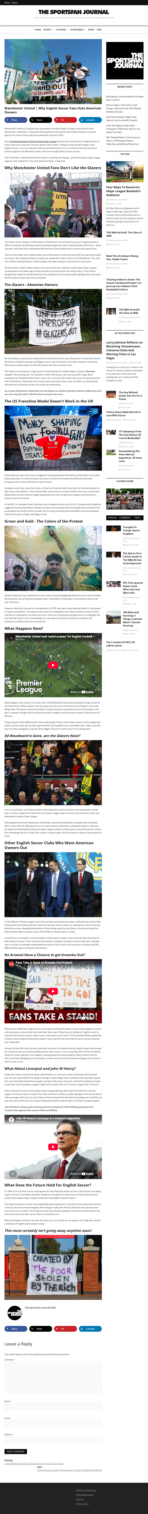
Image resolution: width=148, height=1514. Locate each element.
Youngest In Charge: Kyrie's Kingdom (131, 530)
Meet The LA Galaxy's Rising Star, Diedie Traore (122, 257)
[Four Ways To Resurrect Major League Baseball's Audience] (125, 171)
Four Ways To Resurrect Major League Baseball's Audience (123, 191)
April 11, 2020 (125, 407)
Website (8, 1434)
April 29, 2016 (129, 634)
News (91, 29)
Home (38, 29)
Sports (47, 29)
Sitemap (79, 1499)
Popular (112, 518)
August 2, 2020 (125, 322)
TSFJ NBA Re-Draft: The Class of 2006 (129, 311)
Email (7, 1418)
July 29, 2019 (125, 470)
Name (7, 1401)
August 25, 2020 (113, 244)
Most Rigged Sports (85, 1494)
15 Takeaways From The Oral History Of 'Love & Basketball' (130, 435)
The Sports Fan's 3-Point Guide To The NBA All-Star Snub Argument (132, 558)
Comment (9, 1359)
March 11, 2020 (130, 420)
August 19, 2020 (113, 298)
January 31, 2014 (130, 574)
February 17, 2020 (127, 447)
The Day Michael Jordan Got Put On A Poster (130, 396)
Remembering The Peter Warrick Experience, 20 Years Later (130, 456)
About (7, 2)
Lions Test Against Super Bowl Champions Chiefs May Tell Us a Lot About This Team (123, 128)
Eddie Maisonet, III (127, 403)
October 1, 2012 (130, 604)
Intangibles (77, 29)
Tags (137, 518)
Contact (14, 2)
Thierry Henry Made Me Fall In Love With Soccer (123, 413)
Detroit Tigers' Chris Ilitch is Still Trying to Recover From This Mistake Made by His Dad (123, 108)
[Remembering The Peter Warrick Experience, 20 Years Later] (111, 452)
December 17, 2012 (131, 545)
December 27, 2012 (131, 650)
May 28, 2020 (136, 363)
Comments (124, 518)
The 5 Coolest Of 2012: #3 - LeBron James (121, 644)
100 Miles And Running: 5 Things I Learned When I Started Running (132, 619)
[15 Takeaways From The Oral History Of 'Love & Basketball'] (111, 432)
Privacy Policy (82, 1503)
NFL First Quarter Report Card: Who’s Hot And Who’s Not (133, 587)
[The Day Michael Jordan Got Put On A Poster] (111, 394)
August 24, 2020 (113, 268)
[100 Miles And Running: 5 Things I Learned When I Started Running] (113, 612)
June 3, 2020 (114, 506)
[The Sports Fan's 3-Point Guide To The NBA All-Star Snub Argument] (113, 553)
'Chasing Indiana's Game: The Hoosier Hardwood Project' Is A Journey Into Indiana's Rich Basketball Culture (123, 284)
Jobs (99, 29)
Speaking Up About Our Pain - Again (124, 497)
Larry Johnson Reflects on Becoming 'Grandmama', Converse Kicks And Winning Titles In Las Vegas (124, 350)
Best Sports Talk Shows (86, 1490)
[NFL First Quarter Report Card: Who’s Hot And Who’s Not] (113, 582)
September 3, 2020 (114, 204)
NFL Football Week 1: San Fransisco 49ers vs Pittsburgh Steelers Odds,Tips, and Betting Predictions (123, 140)
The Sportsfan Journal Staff (118, 200)
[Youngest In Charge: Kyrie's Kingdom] (113, 527)
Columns (61, 29)
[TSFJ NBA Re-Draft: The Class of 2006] (111, 311)
